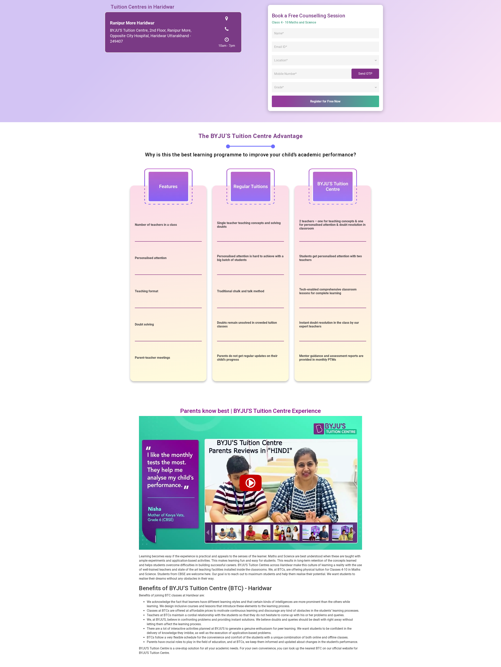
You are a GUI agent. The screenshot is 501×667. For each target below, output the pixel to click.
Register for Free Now (325, 101)
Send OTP (365, 73)
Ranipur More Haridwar (132, 23)
